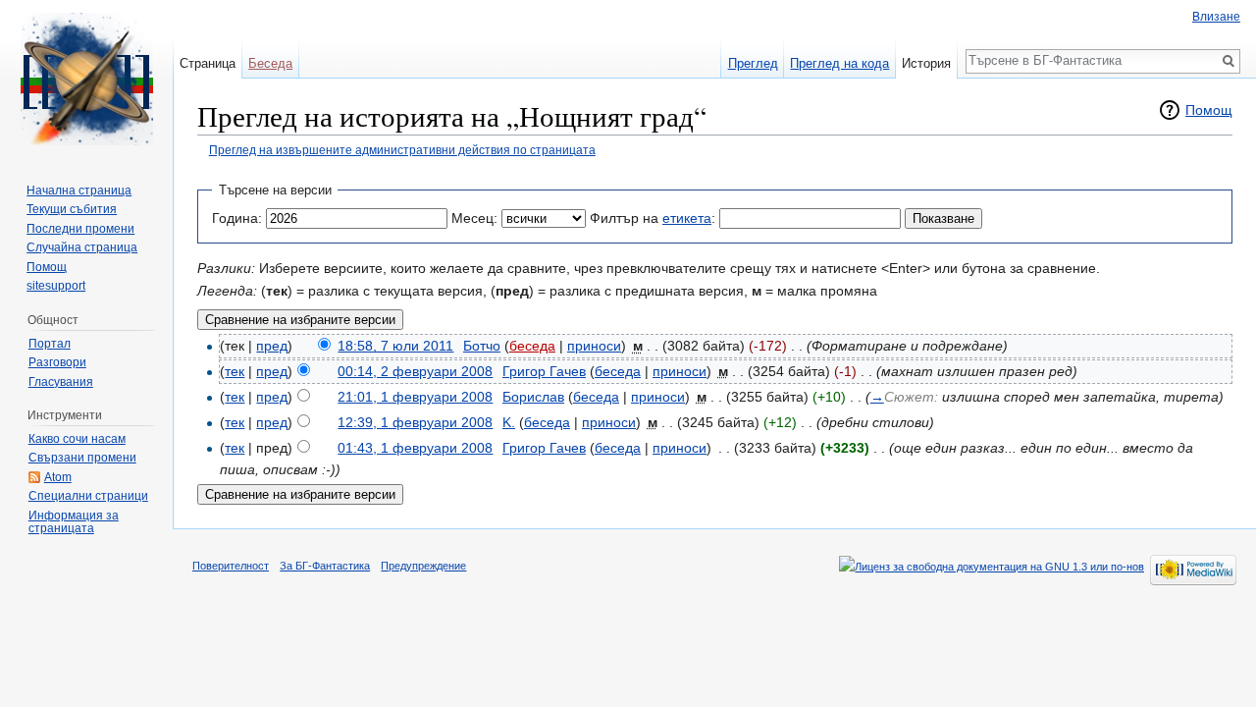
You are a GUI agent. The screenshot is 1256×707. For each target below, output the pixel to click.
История (926, 63)
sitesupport (55, 286)
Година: (237, 218)
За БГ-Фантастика (325, 565)
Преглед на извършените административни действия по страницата (402, 149)
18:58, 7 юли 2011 (395, 346)
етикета (686, 218)
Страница (208, 63)
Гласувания (60, 382)
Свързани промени (82, 457)
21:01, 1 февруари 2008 (415, 397)
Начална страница (78, 190)
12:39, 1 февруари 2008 (415, 422)
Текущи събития (71, 209)
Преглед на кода (839, 63)
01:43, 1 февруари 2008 (415, 448)
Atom (58, 477)
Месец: (474, 218)
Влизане (1216, 17)
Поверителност (230, 565)
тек (234, 371)
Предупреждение (423, 565)
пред (272, 346)
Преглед (753, 63)
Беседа (270, 63)
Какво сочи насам (77, 439)
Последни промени (80, 229)
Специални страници (88, 496)
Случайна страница (81, 247)
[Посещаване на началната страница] (86, 78)
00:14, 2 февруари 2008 (415, 371)
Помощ (1208, 110)
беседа (532, 346)
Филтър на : (652, 218)
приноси (594, 346)
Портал (49, 344)
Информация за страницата (73, 522)
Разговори (57, 362)
